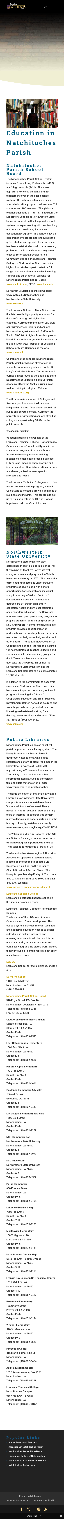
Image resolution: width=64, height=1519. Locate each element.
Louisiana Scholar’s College (22, 893)
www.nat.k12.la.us (17, 284)
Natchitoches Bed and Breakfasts (25, 1451)
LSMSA (10, 961)
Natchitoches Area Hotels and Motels (27, 1460)
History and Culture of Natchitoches (27, 1456)
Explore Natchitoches (30, 1496)
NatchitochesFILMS (44, 1500)
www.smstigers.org (17, 392)
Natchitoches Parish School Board (26, 996)
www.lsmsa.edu (15, 352)
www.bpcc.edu (45, 284)
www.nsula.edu (14, 303)
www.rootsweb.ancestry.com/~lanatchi (28, 887)
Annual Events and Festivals (23, 1442)
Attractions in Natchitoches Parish (26, 1447)
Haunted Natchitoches (18, 1500)
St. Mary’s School (16, 976)
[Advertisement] (32, 51)
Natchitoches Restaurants (22, 1465)
